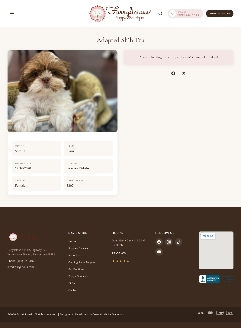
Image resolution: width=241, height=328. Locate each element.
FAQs (71, 283)
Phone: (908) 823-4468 (21, 261)
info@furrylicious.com (21, 267)
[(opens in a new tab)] (216, 279)
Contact (73, 290)
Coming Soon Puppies (81, 262)
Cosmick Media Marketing (108, 314)
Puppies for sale (78, 248)
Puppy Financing (78, 276)
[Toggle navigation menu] (12, 13)
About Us (74, 255)
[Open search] (160, 13)
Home (72, 241)
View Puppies (219, 13)
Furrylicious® (25, 314)
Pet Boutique (76, 269)
